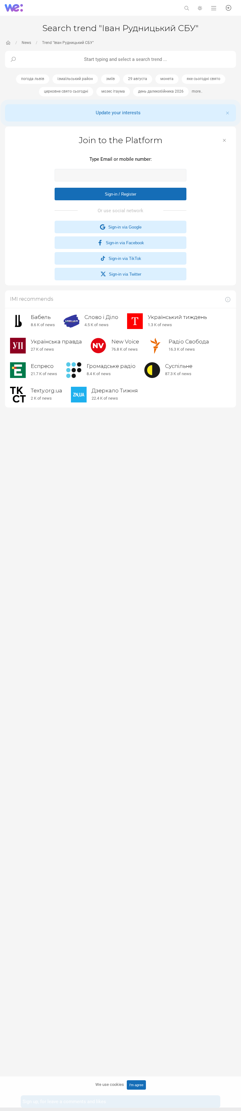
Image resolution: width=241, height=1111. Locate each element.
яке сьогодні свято (203, 79)
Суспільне (178, 366)
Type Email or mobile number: (120, 159)
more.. (197, 91)
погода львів (32, 79)
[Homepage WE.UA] (8, 42)
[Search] (186, 7)
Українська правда (56, 341)
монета (167, 79)
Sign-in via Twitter (123, 274)
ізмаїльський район (75, 79)
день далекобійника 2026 (161, 91)
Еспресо (42, 366)
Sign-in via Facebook (123, 242)
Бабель (41, 317)
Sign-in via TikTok (123, 258)
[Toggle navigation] (213, 7)
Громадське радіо (111, 366)
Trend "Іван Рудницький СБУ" (68, 42)
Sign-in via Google (124, 227)
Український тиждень (177, 317)
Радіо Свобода (189, 341)
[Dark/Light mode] (199, 7)
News (26, 42)
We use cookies (109, 1084)
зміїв (110, 79)
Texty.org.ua (46, 390)
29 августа (137, 79)
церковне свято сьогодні (66, 91)
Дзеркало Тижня (115, 390)
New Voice (125, 341)
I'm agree (136, 1085)
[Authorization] (228, 7)
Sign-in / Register (120, 194)
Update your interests (118, 113)
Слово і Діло (101, 317)
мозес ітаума (113, 91)
